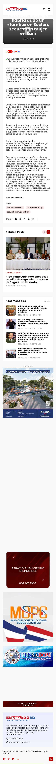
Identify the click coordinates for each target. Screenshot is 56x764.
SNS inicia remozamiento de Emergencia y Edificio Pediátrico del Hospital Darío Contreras (32, 352)
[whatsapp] (33, 219)
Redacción (10, 286)
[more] (37, 219)
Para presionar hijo (35, 207)
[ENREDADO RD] (16, 9)
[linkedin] (29, 219)
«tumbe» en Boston (15, 207)
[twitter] (20, 219)
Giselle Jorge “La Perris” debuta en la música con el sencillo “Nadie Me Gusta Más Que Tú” (33, 323)
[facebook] (16, 219)
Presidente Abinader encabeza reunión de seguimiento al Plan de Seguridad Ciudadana (27, 279)
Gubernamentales (14, 273)
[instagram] (13, 759)
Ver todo (47, 301)
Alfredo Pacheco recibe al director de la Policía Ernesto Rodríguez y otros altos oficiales (32, 309)
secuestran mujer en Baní (18, 212)
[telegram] (24, 219)
